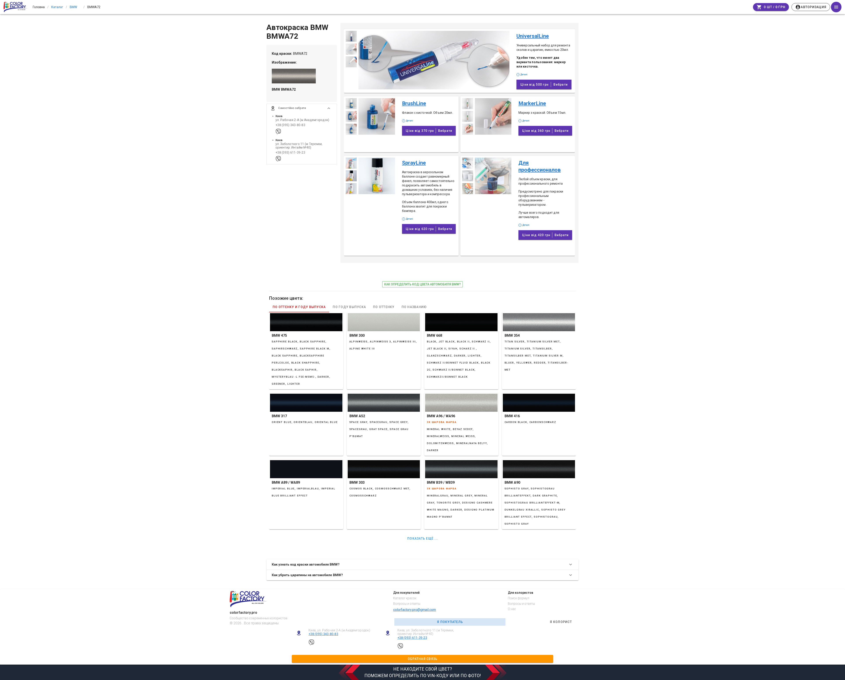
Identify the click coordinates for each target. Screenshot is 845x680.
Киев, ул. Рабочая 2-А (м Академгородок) (339, 630)
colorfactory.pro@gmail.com (414, 610)
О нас (512, 609)
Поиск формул (518, 598)
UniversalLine (532, 36)
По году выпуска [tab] (349, 307)
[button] (302, 108)
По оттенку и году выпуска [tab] (299, 307)
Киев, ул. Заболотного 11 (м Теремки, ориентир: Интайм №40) (425, 632)
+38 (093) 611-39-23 (290, 152)
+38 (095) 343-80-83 (290, 125)
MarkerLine (532, 103)
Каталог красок (404, 598)
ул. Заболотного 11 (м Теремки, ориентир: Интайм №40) (299, 145)
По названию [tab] (414, 307)
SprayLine (414, 163)
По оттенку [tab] (384, 307)
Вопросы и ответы (406, 603)
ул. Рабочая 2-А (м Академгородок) (302, 120)
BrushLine (414, 103)
